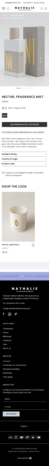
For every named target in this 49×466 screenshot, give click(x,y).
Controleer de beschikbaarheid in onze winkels (23, 132)
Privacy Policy (34, 451)
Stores (5, 332)
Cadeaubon (8, 328)
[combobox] (27, 426)
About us (7, 348)
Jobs (5, 344)
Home (4, 15)
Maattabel (7, 373)
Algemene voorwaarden (18, 451)
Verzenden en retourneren (14, 365)
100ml (4, 115)
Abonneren (11, 414)
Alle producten (18, 15)
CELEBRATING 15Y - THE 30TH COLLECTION (24, 2)
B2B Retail (7, 336)
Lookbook (7, 340)
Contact (6, 361)
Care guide (8, 377)
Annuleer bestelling (11, 369)
